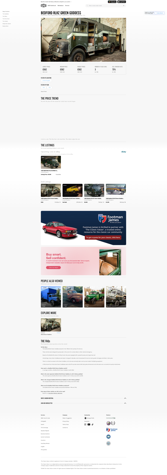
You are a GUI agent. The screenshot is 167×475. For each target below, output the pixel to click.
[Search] (87, 6)
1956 (49, 87)
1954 (44, 87)
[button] (60, 5)
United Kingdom (46, 80)
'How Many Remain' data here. (55, 393)
